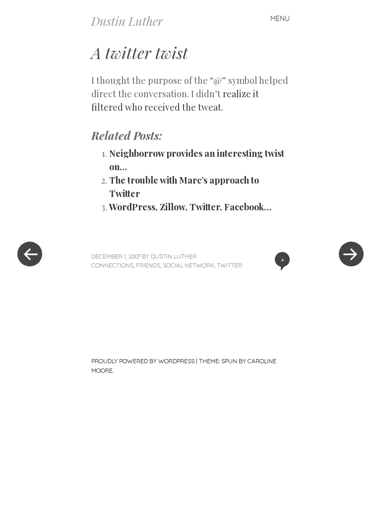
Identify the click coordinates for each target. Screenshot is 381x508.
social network (188, 265)
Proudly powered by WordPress (142, 361)
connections (112, 265)
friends (148, 265)
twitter (229, 265)
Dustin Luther (127, 21)
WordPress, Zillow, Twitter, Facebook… (190, 207)
